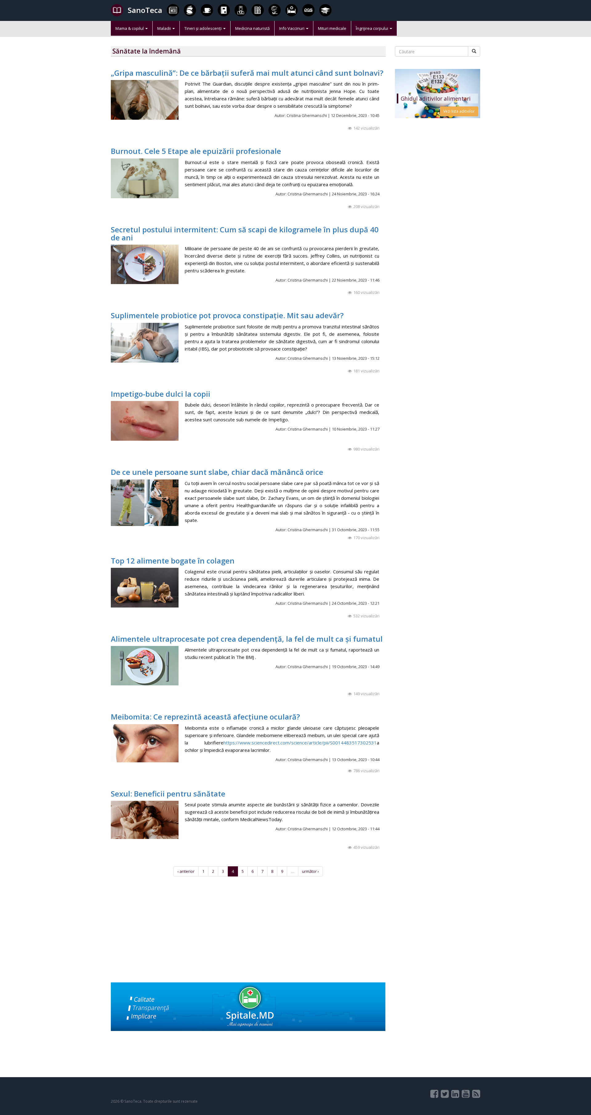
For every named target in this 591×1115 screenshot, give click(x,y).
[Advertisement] (248, 939)
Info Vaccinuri (292, 28)
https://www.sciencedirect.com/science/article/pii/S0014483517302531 (300, 743)
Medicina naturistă (252, 28)
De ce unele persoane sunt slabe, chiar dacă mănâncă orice (217, 472)
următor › (310, 871)
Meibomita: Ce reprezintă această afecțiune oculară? (205, 717)
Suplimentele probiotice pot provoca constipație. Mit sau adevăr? (227, 315)
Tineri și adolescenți (203, 28)
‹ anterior (186, 871)
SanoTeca (145, 10)
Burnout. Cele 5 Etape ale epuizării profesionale (196, 151)
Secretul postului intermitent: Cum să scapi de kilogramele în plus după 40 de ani (245, 233)
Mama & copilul (130, 28)
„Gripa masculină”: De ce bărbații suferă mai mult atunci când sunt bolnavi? (247, 73)
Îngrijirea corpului (372, 28)
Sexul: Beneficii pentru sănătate (168, 793)
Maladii (164, 28)
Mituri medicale (332, 28)
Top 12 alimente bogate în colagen (173, 560)
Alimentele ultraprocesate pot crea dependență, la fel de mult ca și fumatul (247, 639)
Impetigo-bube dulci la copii (160, 394)
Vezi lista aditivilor (459, 111)
